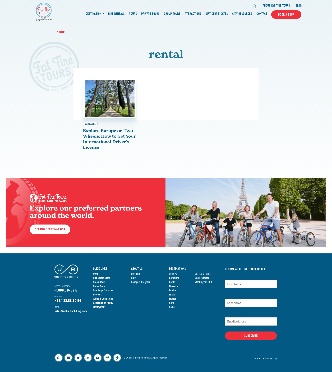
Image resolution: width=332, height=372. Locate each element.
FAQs (95, 274)
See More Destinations (50, 229)
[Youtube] (98, 357)
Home (258, 358)
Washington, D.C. (204, 282)
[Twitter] (78, 357)
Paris (171, 303)
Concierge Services (103, 290)
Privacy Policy (270, 358)
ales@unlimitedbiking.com (71, 311)
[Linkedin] (88, 357)
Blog (299, 5)
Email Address (235, 314)
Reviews (97, 294)
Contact (261, 14)
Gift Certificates (216, 14)
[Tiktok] (117, 357)
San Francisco (202, 278)
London (172, 290)
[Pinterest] (107, 357)
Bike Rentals (116, 14)
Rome (172, 307)
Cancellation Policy (103, 303)
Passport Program (140, 282)
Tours (133, 14)
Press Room (99, 282)
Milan (172, 294)
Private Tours (150, 14)
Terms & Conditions (103, 299)
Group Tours (172, 14)
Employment (99, 307)
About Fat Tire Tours (276, 5)
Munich (172, 299)
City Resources (242, 14)
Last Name (232, 295)
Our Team (135, 274)
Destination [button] (94, 14)
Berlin (172, 282)
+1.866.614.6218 (65, 290)
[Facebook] (68, 357)
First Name (233, 276)
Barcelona (90, 124)
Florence (173, 286)
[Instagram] (58, 357)
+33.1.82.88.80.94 (67, 300)
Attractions (193, 14)
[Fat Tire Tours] (43, 11)
